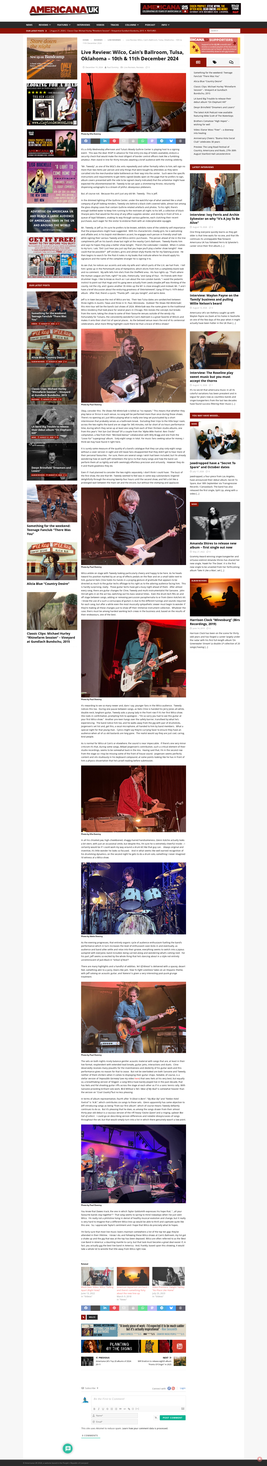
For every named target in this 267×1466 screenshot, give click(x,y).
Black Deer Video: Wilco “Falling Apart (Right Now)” (97, 1289)
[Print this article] (133, 141)
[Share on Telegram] (161, 141)
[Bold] (94, 1409)
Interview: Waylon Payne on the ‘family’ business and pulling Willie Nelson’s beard (214, 299)
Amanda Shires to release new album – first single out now (213, 545)
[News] (215, 441)
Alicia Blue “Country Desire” (49, 357)
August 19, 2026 (200, 227)
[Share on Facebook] (86, 141)
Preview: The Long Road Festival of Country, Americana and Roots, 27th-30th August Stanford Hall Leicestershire (215, 150)
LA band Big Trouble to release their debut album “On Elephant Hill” (51, 430)
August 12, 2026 (200, 385)
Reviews (43, 24)
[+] (137, 1409)
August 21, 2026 (48, 324)
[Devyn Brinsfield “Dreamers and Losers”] (52, 462)
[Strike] (107, 1409)
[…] (222, 245)
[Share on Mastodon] (152, 141)
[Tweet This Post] (95, 141)
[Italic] (99, 1409)
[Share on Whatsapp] (142, 141)
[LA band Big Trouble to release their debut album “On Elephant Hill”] (52, 424)
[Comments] (231, 62)
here (137, 1078)
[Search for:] (224, 30)
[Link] (129, 1409)
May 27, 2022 (199, 551)
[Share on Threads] (180, 141)
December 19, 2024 (94, 67)
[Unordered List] (116, 1409)
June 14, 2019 (199, 628)
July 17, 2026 (198, 471)
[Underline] (103, 1409)
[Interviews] (215, 192)
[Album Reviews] (215, 597)
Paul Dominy (113, 67)
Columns (130, 24)
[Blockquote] (120, 1409)
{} (133, 1409)
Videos (100, 24)
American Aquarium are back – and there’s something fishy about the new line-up (133, 1290)
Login (182, 1388)
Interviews (83, 24)
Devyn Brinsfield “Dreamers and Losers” (51, 469)
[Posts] (198, 62)
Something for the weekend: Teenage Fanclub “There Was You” (49, 316)
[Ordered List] (112, 1409)
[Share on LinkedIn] (105, 141)
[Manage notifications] (259, 1459)
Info (164, 24)
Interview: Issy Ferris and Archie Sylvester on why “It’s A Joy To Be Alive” (215, 219)
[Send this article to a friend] (124, 141)
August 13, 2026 (200, 307)
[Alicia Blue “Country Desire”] (52, 348)
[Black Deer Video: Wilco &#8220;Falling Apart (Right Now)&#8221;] (97, 1276)
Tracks (115, 24)
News (29, 24)
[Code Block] (125, 1409)
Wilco (92, 1317)
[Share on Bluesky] (171, 141)
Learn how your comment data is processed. (145, 1428)
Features (62, 24)
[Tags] (214, 62)
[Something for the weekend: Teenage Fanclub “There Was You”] (52, 310)
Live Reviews (129, 67)
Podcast (150, 24)
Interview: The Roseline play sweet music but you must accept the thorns (211, 377)
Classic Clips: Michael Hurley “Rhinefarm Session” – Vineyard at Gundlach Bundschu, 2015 (51, 392)
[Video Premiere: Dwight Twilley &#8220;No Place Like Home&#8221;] (168, 1276)
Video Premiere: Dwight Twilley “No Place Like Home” (168, 1289)
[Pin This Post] (114, 141)
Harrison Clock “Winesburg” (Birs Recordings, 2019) (215, 622)
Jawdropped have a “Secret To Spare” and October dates (212, 465)
